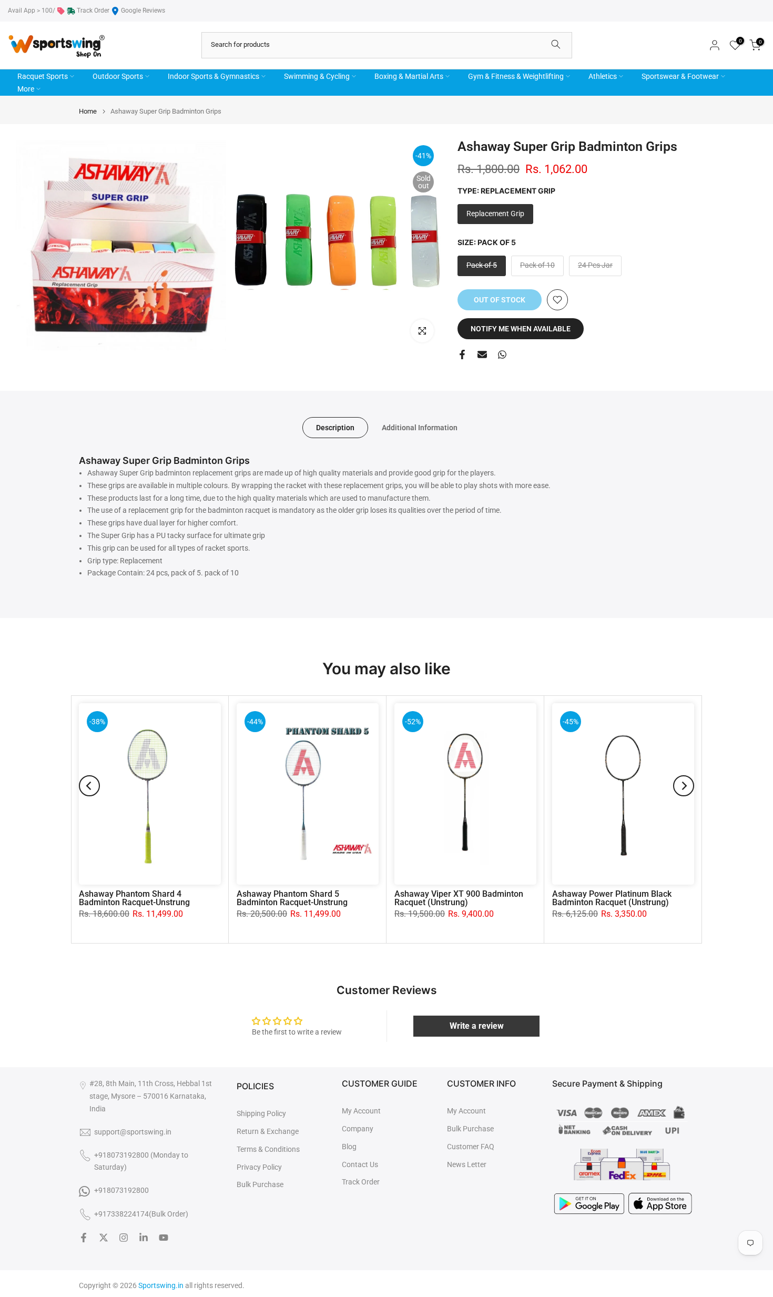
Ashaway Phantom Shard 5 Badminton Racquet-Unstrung (292, 898)
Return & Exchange (268, 1131)
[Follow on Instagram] (123, 1237)
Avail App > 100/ (31, 10)
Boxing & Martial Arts (408, 76)
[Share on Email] (482, 354)
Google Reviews (143, 10)
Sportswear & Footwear (680, 76)
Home (88, 111)
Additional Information (419, 427)
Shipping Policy (261, 1113)
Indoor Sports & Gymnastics (213, 76)
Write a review (477, 1026)
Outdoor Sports (118, 76)
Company (357, 1128)
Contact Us (360, 1164)
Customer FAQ (470, 1146)
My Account (361, 1111)
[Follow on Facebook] (83, 1237)
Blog (349, 1146)
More (25, 89)
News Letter (466, 1164)
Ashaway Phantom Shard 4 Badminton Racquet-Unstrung (134, 898)
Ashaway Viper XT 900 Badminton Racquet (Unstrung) (458, 898)
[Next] (683, 785)
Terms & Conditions (268, 1149)
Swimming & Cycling (317, 76)
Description (335, 427)
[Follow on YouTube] (163, 1237)
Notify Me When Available (521, 329)
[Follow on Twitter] (103, 1237)
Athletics (602, 76)
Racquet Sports (42, 76)
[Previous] (89, 785)
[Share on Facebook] (462, 354)
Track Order (93, 10)
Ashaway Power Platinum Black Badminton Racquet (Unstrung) (612, 898)
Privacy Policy (259, 1167)
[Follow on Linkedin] (143, 1237)
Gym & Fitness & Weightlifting (516, 76)
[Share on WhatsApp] (502, 354)
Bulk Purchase (260, 1184)
